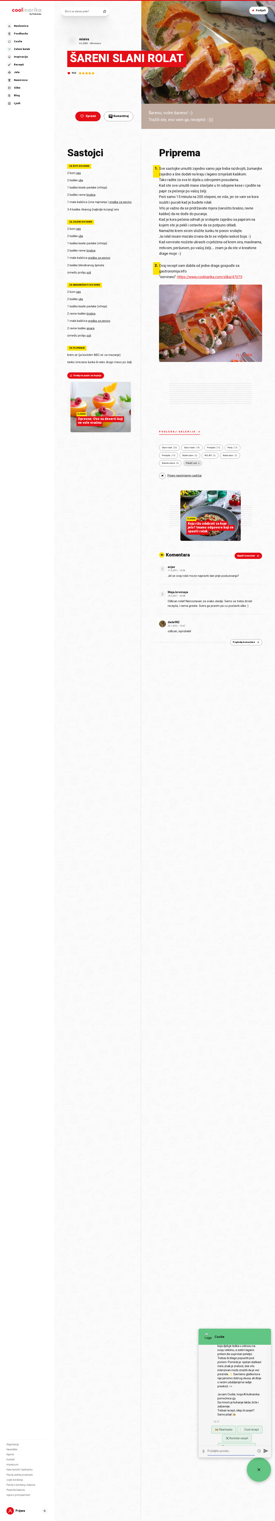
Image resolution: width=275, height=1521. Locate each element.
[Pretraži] (105, 11)
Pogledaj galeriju (177, 431)
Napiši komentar (246, 555)
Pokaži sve (191, 463)
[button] (26, 65)
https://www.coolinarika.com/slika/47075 (209, 277)
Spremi (91, 116)
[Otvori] (44, 1511)
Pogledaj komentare (244, 642)
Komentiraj (119, 116)
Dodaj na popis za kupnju (87, 375)
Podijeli (261, 10)
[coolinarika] (27, 10)
